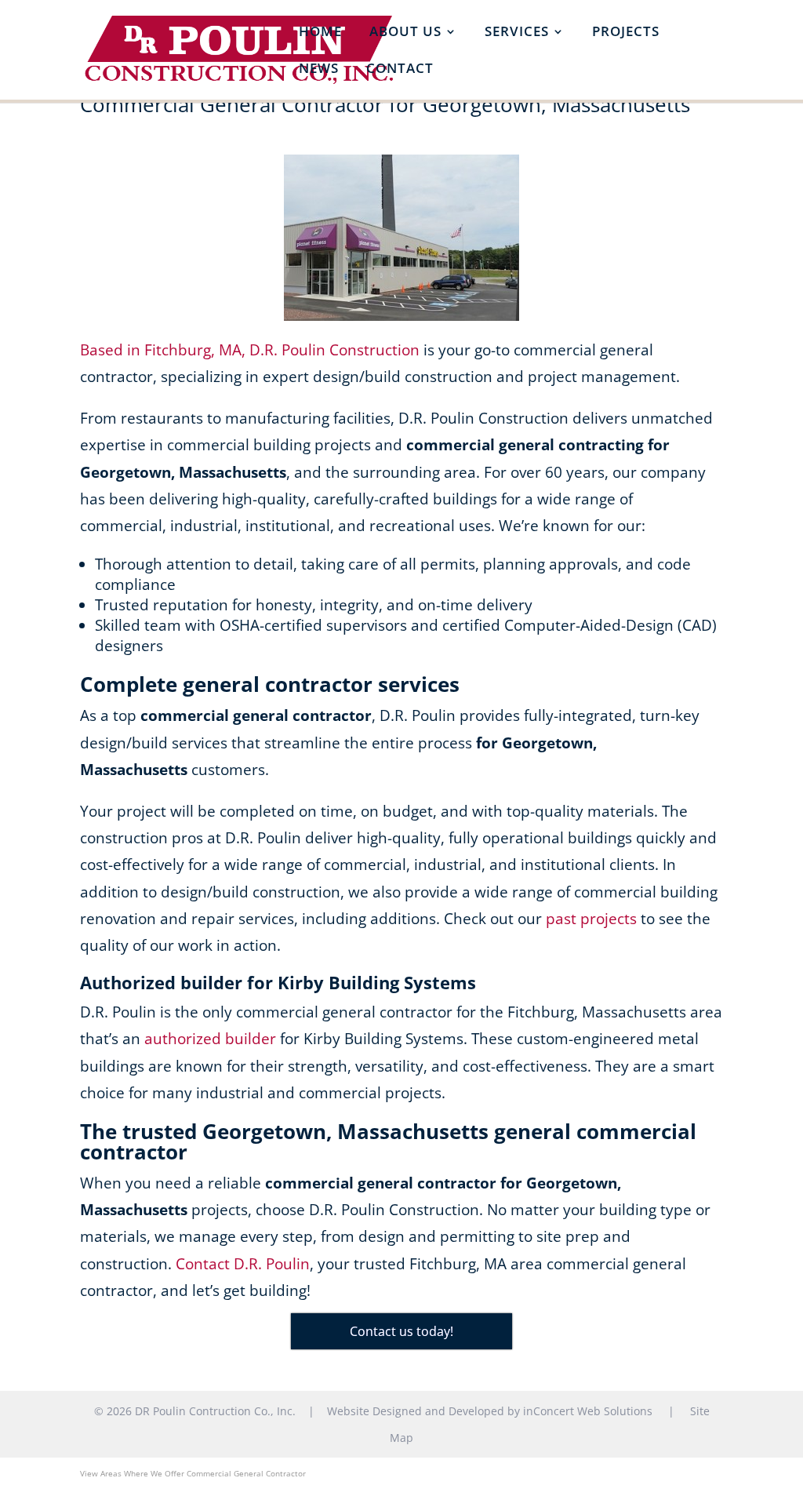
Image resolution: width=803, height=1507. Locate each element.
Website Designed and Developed (415, 1410)
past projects (591, 918)
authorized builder (210, 1038)
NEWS (319, 70)
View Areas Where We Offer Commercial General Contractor (193, 1473)
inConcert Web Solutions (587, 1410)
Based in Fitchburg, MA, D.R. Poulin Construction (250, 350)
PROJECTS (625, 33)
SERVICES (517, 33)
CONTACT (400, 70)
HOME (320, 33)
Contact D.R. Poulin (243, 1264)
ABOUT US (405, 33)
